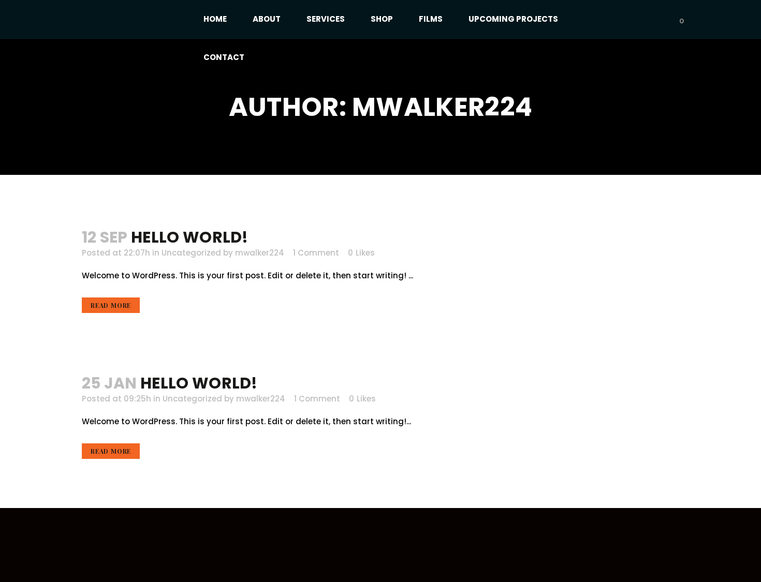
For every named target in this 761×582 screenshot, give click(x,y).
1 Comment (316, 252)
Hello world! (189, 237)
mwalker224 (259, 252)
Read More (111, 305)
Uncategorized (191, 252)
